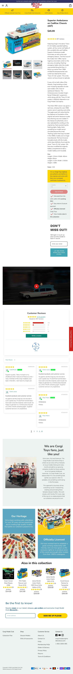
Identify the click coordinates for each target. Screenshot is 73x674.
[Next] (42, 62)
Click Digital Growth (16, 669)
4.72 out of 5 (41, 317)
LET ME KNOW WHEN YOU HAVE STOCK (59, 252)
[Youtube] (59, 635)
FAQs (39, 642)
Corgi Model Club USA (17, 667)
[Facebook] (56, 635)
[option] (13, 11)
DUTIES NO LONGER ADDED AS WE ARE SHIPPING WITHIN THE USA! (36, 1)
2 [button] (34, 431)
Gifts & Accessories (26, 639)
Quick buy (8, 576)
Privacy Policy (42, 651)
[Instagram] (63, 635)
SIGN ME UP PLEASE (53, 616)
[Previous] (3, 62)
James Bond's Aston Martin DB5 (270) (50, 579)
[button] (52, 39)
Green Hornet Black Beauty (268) (8, 583)
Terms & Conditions (44, 657)
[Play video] (36, 286)
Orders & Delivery (43, 648)
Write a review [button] (36, 336)
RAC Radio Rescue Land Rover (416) (22, 583)
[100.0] (35, 346)
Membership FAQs (44, 645)
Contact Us (41, 639)
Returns (40, 654)
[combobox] (59, 186)
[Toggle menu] (3, 5)
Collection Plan (7, 636)
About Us (41, 636)
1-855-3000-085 (61, 644)
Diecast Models (25, 636)
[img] (10, 367)
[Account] (6, 5)
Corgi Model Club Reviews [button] (71, 339)
